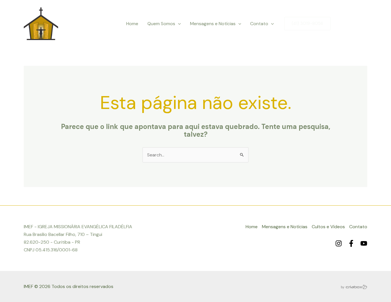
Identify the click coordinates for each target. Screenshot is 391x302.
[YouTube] (363, 24)
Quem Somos (161, 24)
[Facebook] (351, 24)
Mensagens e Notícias (213, 24)
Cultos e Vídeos (328, 227)
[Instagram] (339, 24)
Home (132, 24)
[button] (178, 24)
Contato (259, 24)
